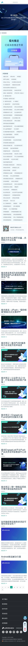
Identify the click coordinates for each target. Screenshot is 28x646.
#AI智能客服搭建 (18, 115)
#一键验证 (16, 101)
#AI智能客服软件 (7, 206)
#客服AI (5, 209)
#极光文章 (5, 76)
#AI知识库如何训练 (7, 107)
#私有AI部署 (6, 159)
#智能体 (15, 203)
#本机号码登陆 (15, 104)
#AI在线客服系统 (7, 220)
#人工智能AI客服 (13, 209)
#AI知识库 (5, 200)
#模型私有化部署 (16, 85)
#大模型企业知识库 (16, 82)
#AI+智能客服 (16, 206)
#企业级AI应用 (17, 112)
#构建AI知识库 (6, 151)
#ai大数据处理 (6, 85)
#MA (20, 203)
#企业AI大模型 (14, 159)
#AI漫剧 (19, 76)
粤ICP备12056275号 (21, 641)
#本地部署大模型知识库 (8, 142)
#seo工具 (12, 200)
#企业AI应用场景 (17, 140)
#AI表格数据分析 (18, 173)
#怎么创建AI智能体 (18, 126)
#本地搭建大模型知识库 (8, 164)
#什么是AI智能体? (7, 129)
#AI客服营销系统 (16, 195)
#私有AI (14, 170)
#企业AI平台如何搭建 (17, 192)
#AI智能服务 (6, 211)
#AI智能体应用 (19, 178)
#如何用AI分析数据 (7, 109)
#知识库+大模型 (18, 153)
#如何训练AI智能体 (7, 115)
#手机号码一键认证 (19, 93)
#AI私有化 (19, 164)
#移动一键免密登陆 (7, 93)
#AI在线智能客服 (17, 214)
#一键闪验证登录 (7, 96)
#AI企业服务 (17, 120)
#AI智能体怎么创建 (7, 173)
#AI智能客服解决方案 (16, 211)
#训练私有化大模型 (7, 187)
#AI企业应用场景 (18, 107)
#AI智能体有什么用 (7, 112)
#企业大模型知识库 (7, 156)
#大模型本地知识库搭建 (8, 137)
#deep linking (6, 82)
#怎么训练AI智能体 (14, 176)
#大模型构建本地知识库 (8, 131)
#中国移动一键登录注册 (8, 98)
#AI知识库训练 (15, 151)
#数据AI (16, 187)
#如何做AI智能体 (14, 148)
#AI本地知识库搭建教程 (8, 123)
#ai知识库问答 (17, 90)
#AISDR (16, 134)
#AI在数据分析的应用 (8, 178)
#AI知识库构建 (6, 170)
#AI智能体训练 (6, 118)
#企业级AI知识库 (18, 145)
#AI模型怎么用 (15, 167)
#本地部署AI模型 (7, 140)
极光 (1, 33)
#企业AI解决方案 (16, 118)
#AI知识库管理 (6, 167)
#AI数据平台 (19, 131)
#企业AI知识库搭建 (7, 153)
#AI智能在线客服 (7, 217)
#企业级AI (16, 129)
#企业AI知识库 (6, 192)
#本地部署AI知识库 (7, 184)
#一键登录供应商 (7, 101)
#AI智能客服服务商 (17, 220)
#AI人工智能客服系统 (18, 217)
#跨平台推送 (6, 79)
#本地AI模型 (6, 181)
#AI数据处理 (14, 189)
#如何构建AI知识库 (7, 162)
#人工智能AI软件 (7, 203)
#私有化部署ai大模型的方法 (9, 87)
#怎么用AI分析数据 (18, 109)
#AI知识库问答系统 (7, 90)
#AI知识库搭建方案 (7, 145)
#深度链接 (13, 79)
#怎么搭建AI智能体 (7, 134)
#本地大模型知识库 (7, 120)
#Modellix (12, 76)
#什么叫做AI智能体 (19, 156)
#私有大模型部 (14, 181)
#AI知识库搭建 (15, 198)
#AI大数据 (5, 176)
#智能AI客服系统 (7, 214)
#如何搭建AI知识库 (7, 126)
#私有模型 (5, 148)
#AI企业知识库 (6, 198)
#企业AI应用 (6, 189)
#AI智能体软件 (6, 195)
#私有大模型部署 (18, 184)
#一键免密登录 (6, 104)
